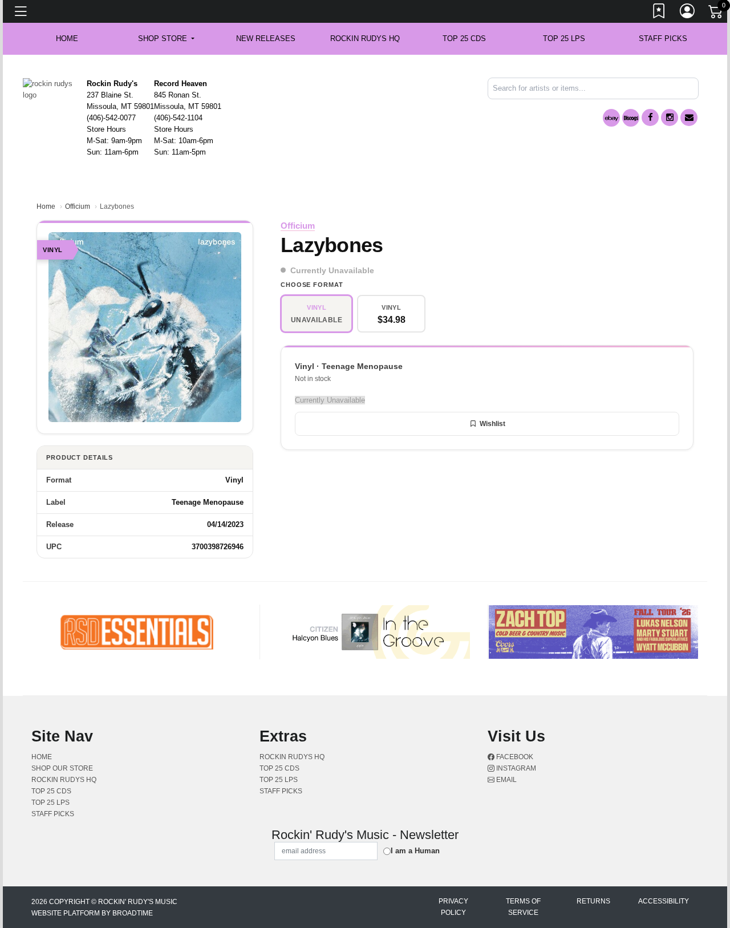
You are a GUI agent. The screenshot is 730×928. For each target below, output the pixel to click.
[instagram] (669, 117)
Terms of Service (523, 907)
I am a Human (415, 850)
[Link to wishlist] (659, 13)
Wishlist (492, 424)
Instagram (515, 768)
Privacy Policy (453, 907)
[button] (166, 39)
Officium (77, 206)
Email (505, 780)
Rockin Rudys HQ (365, 38)
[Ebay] (611, 118)
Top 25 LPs (564, 38)
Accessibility (663, 901)
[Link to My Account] (688, 13)
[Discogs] (630, 118)
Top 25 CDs (464, 38)
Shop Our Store (62, 768)
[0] (716, 13)
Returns (593, 901)
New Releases (265, 38)
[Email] (689, 117)
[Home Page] (50, 88)
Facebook (513, 757)
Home (45, 206)
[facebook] (650, 117)
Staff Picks (663, 38)
